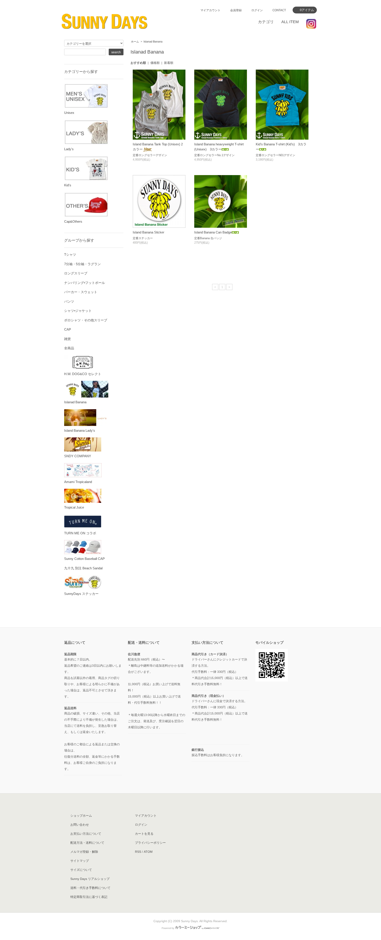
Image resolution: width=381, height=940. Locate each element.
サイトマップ (79, 860)
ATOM (148, 851)
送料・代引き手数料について (90, 888)
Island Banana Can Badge (213, 232)
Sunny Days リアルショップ (90, 879)
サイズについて (81, 870)
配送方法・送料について (87, 842)
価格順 (155, 63)
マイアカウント (210, 10)
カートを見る (144, 833)
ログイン (257, 10)
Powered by (168, 928)
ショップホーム (81, 815)
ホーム (135, 41)
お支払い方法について (85, 833)
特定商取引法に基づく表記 (88, 897)
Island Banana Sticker (148, 232)
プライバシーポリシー (150, 842)
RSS (138, 851)
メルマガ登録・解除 (84, 851)
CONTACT (279, 10)
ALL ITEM (290, 22)
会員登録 (236, 10)
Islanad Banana (153, 41)
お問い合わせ (79, 824)
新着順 (168, 63)
